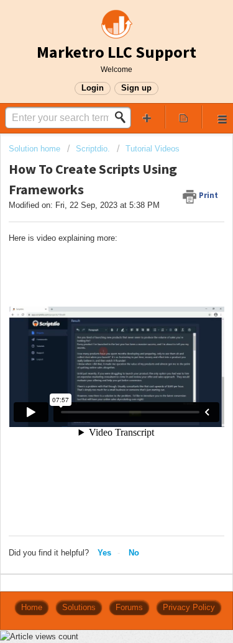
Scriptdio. (93, 148)
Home (31, 607)
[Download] (94, 313)
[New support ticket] (147, 117)
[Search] (123, 117)
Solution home (36, 148)
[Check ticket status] (183, 117)
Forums (129, 607)
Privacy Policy (189, 607)
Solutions (79, 607)
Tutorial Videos (153, 148)
